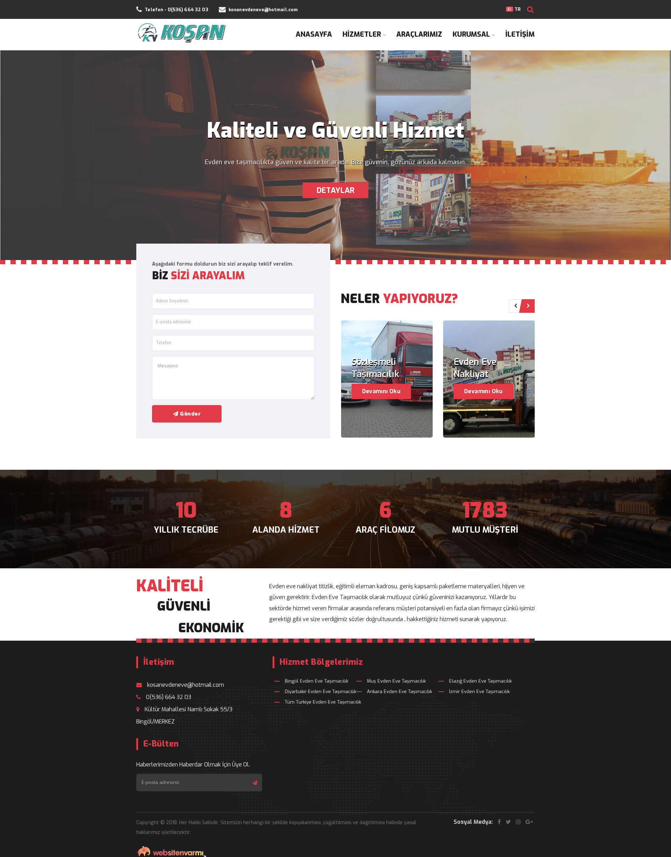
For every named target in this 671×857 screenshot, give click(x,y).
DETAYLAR (335, 190)
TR (516, 9)
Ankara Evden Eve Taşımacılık (399, 691)
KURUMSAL (471, 34)
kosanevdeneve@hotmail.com (185, 685)
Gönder (190, 413)
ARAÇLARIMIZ (419, 34)
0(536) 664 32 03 (168, 697)
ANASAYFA (314, 34)
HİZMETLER (361, 34)
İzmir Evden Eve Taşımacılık (479, 691)
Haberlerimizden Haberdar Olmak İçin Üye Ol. (193, 764)
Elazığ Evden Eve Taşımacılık (480, 681)
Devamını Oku (381, 391)
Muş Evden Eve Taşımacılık (396, 681)
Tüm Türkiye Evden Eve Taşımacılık (323, 702)
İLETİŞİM (520, 34)
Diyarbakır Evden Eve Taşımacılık (320, 691)
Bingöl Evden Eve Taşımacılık (316, 681)
